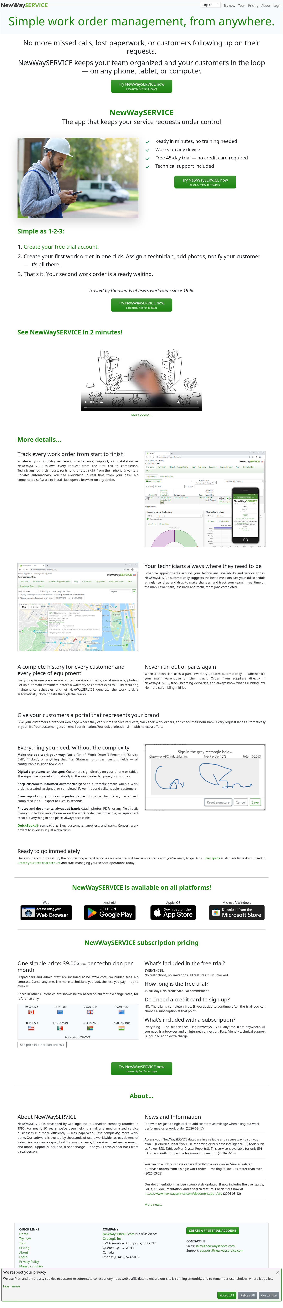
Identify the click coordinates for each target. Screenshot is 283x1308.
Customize (269, 1295)
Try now (229, 5)
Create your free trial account (39, 863)
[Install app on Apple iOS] (173, 912)
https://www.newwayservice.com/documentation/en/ (183, 1193)
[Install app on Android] (110, 912)
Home (23, 1234)
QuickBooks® (28, 825)
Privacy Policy (29, 1262)
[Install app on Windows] (237, 912)
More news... (154, 1204)
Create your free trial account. (61, 246)
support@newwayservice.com (222, 1250)
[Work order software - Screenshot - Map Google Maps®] (78, 606)
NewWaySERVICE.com (119, 1234)
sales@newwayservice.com (215, 1246)
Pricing (253, 5)
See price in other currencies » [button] (42, 1045)
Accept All (227, 1295)
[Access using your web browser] (46, 912)
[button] (141, 86)
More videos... (141, 415)
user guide (212, 858)
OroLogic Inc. (112, 1238)
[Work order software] (24, 5)
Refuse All (247, 1295)
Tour (241, 5)
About (265, 5)
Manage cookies (31, 1266)
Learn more (11, 1286)
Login (277, 5)
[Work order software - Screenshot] (205, 499)
